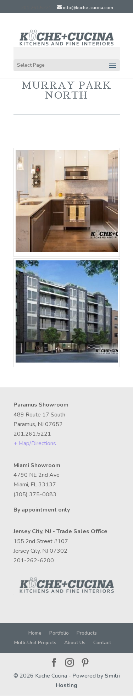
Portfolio (59, 633)
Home (34, 633)
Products (87, 633)
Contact (102, 642)
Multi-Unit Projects (35, 642)
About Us (74, 642)
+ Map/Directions (34, 443)
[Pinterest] (85, 663)
